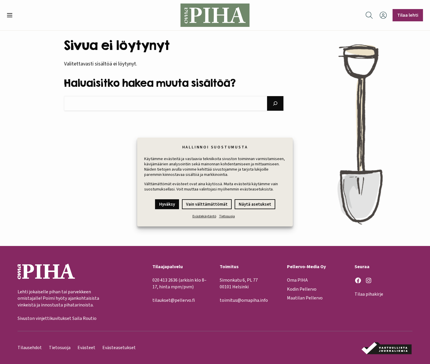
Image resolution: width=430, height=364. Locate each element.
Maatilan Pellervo (305, 298)
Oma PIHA (297, 280)
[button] (12, 15)
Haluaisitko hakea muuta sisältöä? (150, 83)
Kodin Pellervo (302, 289)
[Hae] (275, 103)
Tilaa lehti (407, 15)
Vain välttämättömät (207, 204)
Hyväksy (167, 204)
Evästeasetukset (119, 347)
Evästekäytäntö (204, 216)
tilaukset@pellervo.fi (173, 300)
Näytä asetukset (255, 204)
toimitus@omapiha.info (244, 300)
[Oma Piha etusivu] (215, 15)
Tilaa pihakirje (369, 294)
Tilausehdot (30, 347)
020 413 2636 (165, 280)
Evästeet (86, 347)
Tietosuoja (227, 216)
